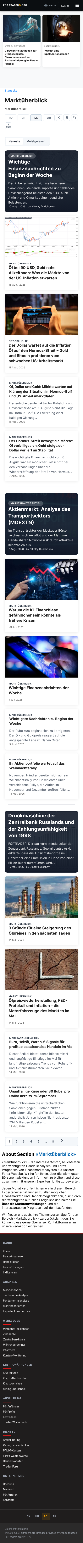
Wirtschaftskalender (16, 1328)
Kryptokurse (10, 1372)
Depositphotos (68, 1532)
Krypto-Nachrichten (15, 1378)
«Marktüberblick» (56, 1154)
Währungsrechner (14, 1344)
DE (46, 1516)
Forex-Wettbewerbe (15, 1455)
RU (11, 117)
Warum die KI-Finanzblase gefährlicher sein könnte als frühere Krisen (35, 615)
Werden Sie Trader (15, 46)
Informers (9, 1350)
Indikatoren (10, 1272)
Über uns (8, 1484)
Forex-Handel (52, 46)
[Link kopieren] (74, 117)
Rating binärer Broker (16, 1445)
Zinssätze (9, 1334)
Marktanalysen (12, 1290)
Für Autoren (10, 1494)
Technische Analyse (15, 1295)
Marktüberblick (20, 263)
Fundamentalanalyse (16, 1300)
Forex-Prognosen (13, 1256)
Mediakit (8, 1489)
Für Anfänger (11, 1406)
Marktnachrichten (14, 1305)
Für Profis (9, 1411)
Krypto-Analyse (12, 1383)
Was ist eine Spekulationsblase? (56, 52)
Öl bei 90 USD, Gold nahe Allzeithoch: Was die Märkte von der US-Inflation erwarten (39, 272)
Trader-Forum (11, 1466)
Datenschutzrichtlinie (16, 1528)
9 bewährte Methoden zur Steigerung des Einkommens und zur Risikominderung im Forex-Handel (21, 57)
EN (23, 117)
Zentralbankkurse (14, 1339)
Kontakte (8, 1499)
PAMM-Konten (12, 1450)
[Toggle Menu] (77, 5)
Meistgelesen (35, 141)
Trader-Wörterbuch (15, 1422)
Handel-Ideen (11, 1261)
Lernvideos (10, 1417)
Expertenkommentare (16, 1311)
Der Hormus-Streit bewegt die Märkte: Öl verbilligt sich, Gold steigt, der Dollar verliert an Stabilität (41, 445)
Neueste (14, 141)
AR (49, 117)
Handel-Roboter (13, 1461)
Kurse (6, 1251)
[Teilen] (59, 117)
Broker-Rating (11, 1439)
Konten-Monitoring (14, 1355)
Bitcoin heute (18, 341)
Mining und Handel (14, 1388)
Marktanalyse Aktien (24, 1038)
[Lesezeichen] (67, 117)
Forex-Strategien (13, 1267)
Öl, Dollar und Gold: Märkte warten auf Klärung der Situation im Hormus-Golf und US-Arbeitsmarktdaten (40, 391)
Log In (65, 5)
